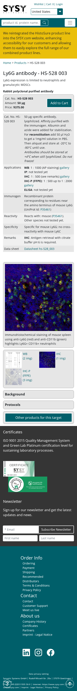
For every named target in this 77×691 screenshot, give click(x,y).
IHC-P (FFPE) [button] (33, 181)
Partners (28, 630)
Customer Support (35, 606)
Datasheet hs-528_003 (39, 249)
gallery (64, 168)
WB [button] (26, 168)
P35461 (45, 209)
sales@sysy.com (11, 687)
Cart (50, 4)
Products (20, 63)
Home (7, 63)
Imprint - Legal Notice (37, 635)
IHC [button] (26, 176)
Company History (34, 621)
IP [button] (25, 172)
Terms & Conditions (36, 585)
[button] (38, 394)
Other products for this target (38, 417)
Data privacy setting (38, 674)
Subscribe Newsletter (56, 529)
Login (59, 4)
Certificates (30, 626)
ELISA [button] (28, 190)
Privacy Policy (32, 590)
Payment (28, 568)
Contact (28, 601)
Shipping (29, 572)
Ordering (29, 563)
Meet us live (31, 610)
